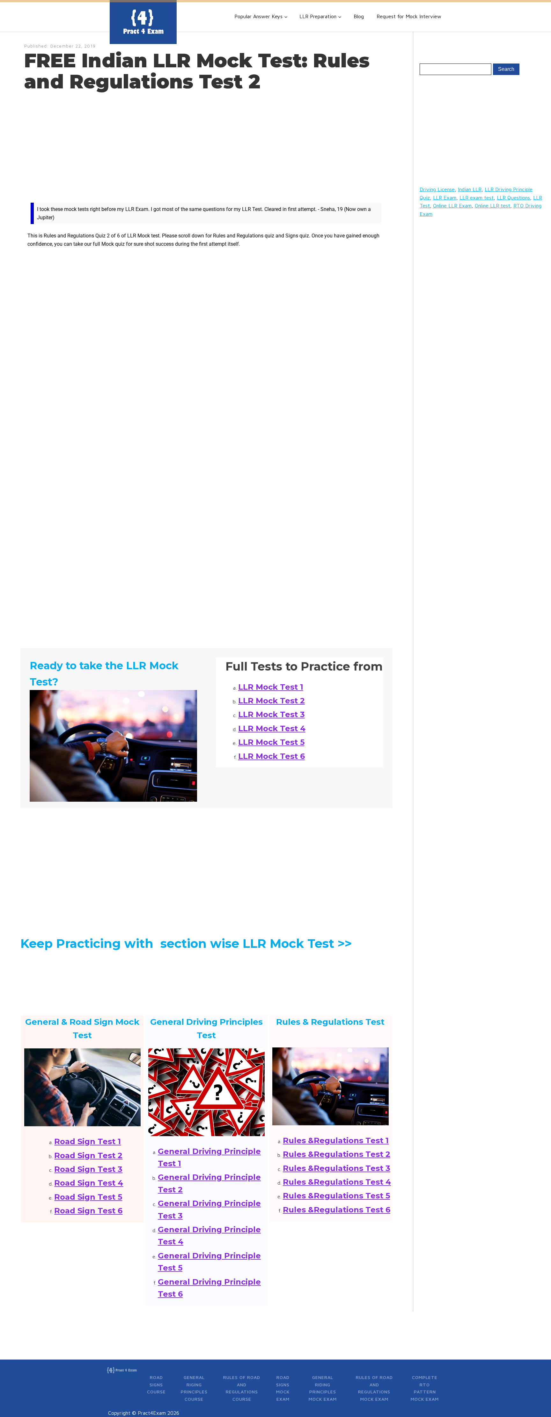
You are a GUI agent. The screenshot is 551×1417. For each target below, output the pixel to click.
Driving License (437, 189)
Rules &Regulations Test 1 (336, 1140)
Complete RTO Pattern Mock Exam (425, 1388)
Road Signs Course (156, 1384)
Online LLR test (492, 205)
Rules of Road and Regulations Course (241, 1388)
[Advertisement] (206, 144)
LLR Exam (444, 197)
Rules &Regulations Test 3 (336, 1168)
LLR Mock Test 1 (270, 687)
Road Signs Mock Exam (283, 1388)
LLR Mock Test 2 (271, 700)
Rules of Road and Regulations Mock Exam (374, 1388)
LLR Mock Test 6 (271, 756)
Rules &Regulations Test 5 (336, 1195)
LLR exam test (476, 197)
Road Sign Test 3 (88, 1169)
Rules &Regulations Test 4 (337, 1182)
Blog (359, 16)
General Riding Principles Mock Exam (323, 1388)
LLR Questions (513, 197)
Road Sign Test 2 (88, 1155)
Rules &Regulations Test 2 (336, 1154)
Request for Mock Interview (409, 16)
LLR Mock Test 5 (271, 742)
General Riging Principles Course (194, 1388)
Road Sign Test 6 (88, 1210)
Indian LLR (469, 189)
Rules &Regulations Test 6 (336, 1209)
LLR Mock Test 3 (271, 714)
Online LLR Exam (452, 205)
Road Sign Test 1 (87, 1141)
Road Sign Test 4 (88, 1183)
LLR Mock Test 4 (271, 728)
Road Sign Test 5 (88, 1197)
